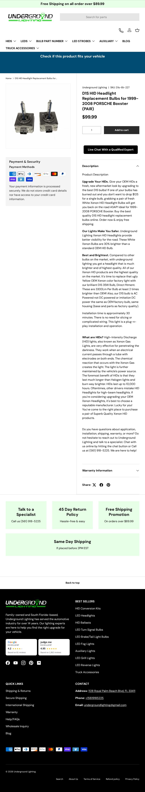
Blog (8, 733)
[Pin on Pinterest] (108, 484)
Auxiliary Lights (85, 651)
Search (59, 779)
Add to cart (122, 130)
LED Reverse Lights (87, 665)
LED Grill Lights (85, 658)
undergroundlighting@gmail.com (105, 705)
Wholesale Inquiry (17, 726)
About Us (73, 779)
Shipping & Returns (18, 691)
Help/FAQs (13, 719)
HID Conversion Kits (88, 608)
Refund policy (113, 779)
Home (8, 78)
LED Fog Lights (84, 644)
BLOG (126, 41)
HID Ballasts (83, 622)
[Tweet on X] (94, 484)
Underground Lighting (94, 87)
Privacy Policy (132, 779)
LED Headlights (85, 615)
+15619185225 (95, 698)
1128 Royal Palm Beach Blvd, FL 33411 (111, 691)
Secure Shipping (16, 698)
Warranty (12, 712)
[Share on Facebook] (101, 484)
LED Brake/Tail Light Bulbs (92, 637)
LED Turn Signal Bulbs (89, 630)
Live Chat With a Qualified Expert (111, 149)
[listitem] (21, 647)
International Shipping (20, 705)
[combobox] (99, 17)
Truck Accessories (87, 672)
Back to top (73, 582)
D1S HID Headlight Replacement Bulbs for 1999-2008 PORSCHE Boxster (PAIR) (36, 78)
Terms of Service (92, 779)
